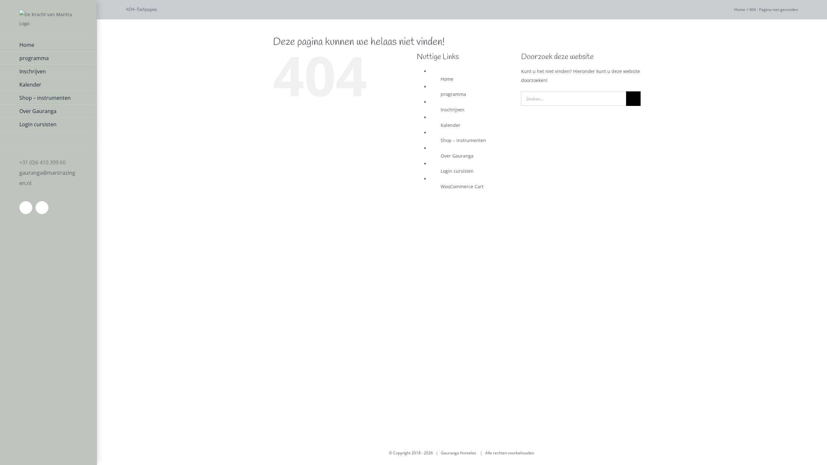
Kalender (450, 125)
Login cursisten (457, 171)
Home (447, 79)
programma (453, 94)
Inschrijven (453, 110)
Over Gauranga (457, 156)
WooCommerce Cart (462, 186)
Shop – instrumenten (463, 140)
